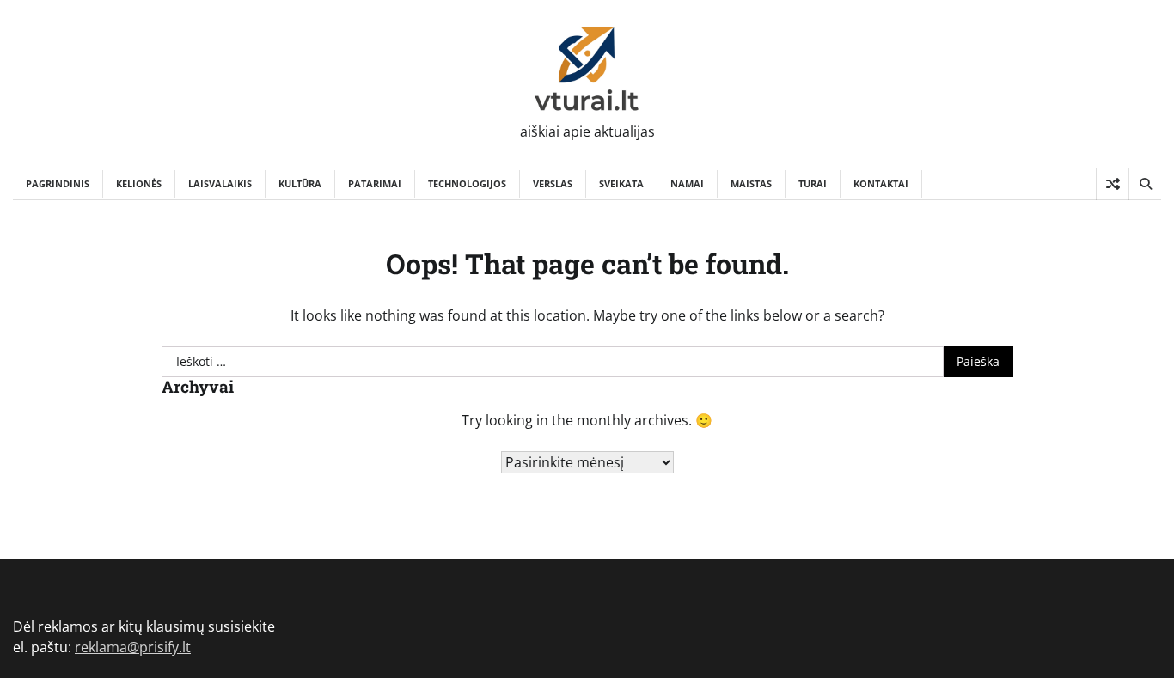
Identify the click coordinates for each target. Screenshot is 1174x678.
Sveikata (621, 183)
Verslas (552, 183)
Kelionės (139, 183)
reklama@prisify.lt (133, 647)
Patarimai (374, 183)
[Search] (1144, 184)
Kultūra (299, 183)
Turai (812, 183)
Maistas (751, 183)
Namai (687, 183)
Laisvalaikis (220, 183)
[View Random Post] (1112, 184)
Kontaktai (880, 183)
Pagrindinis (57, 183)
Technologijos (467, 183)
